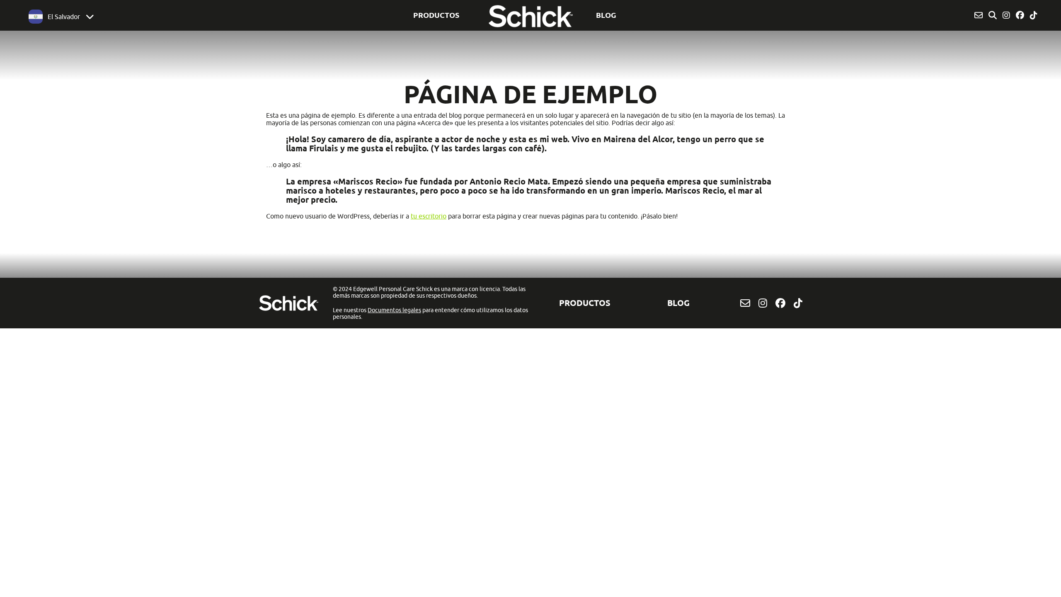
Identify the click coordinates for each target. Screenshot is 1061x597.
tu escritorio (428, 216)
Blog (606, 15)
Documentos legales (394, 310)
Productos (436, 15)
